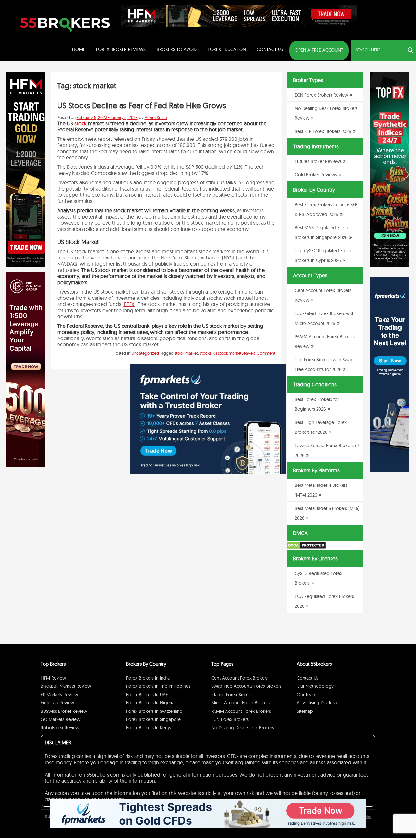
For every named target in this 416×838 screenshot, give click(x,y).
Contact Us (270, 49)
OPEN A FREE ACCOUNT (319, 50)
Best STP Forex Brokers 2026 (323, 131)
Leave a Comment (258, 353)
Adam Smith (156, 117)
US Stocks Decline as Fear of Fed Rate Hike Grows (141, 105)
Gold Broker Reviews (316, 175)
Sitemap (305, 711)
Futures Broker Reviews (318, 161)
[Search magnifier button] (410, 50)
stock (80, 123)
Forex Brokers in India (148, 678)
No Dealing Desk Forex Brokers (242, 728)
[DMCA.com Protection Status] (306, 547)
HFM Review (53, 678)
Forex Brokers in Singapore (153, 719)
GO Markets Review (60, 719)
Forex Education (227, 49)
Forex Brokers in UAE (147, 695)
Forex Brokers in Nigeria (150, 703)
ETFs (129, 304)
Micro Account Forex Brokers (240, 703)
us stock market (227, 353)
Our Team (306, 695)
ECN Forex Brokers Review (321, 95)
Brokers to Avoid (177, 49)
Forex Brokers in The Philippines (158, 686)
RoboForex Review (60, 728)
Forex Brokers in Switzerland (154, 711)
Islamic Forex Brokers (232, 695)
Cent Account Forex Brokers (239, 678)
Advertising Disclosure (319, 703)
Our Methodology (315, 686)
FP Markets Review (59, 695)
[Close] (278, 372)
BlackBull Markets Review (66, 686)
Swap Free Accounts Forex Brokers (246, 686)
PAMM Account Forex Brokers (241, 711)
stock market (186, 353)
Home (78, 49)
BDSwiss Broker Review (64, 711)
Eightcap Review (57, 703)
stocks (205, 353)
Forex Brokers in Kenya (149, 728)
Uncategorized (145, 353)
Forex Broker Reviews (121, 49)
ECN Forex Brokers (230, 719)
